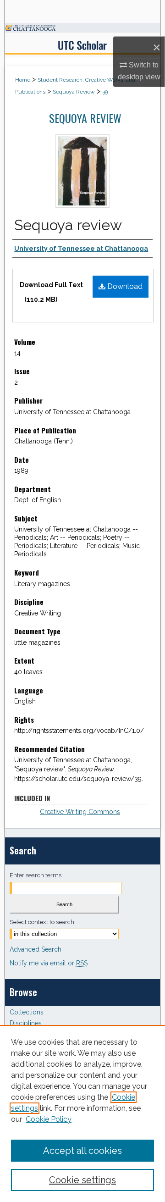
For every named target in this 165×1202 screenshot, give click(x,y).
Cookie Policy (49, 1119)
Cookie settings (82, 1179)
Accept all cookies (82, 1150)
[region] (82, 1113)
